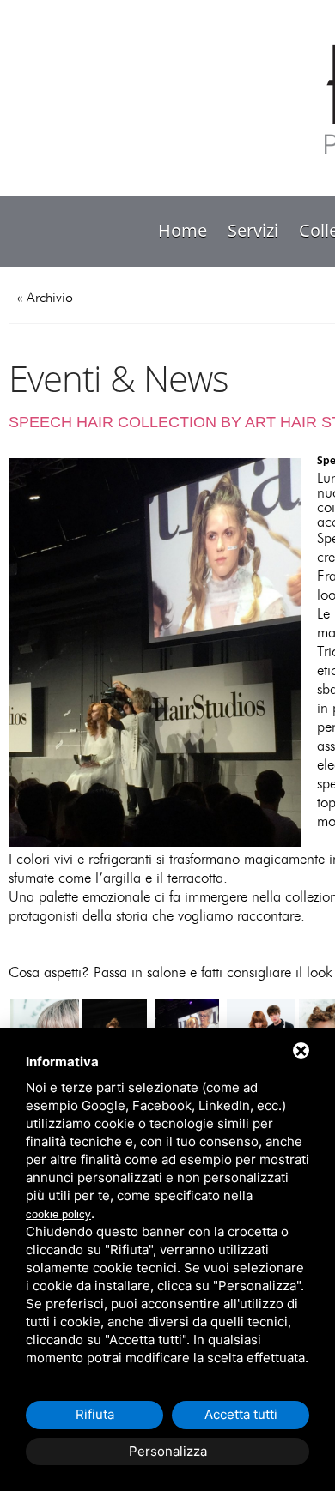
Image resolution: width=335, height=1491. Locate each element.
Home (182, 230)
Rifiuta (95, 1414)
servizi (253, 230)
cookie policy (58, 1214)
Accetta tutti (240, 1414)
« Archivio (45, 298)
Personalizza (168, 1451)
